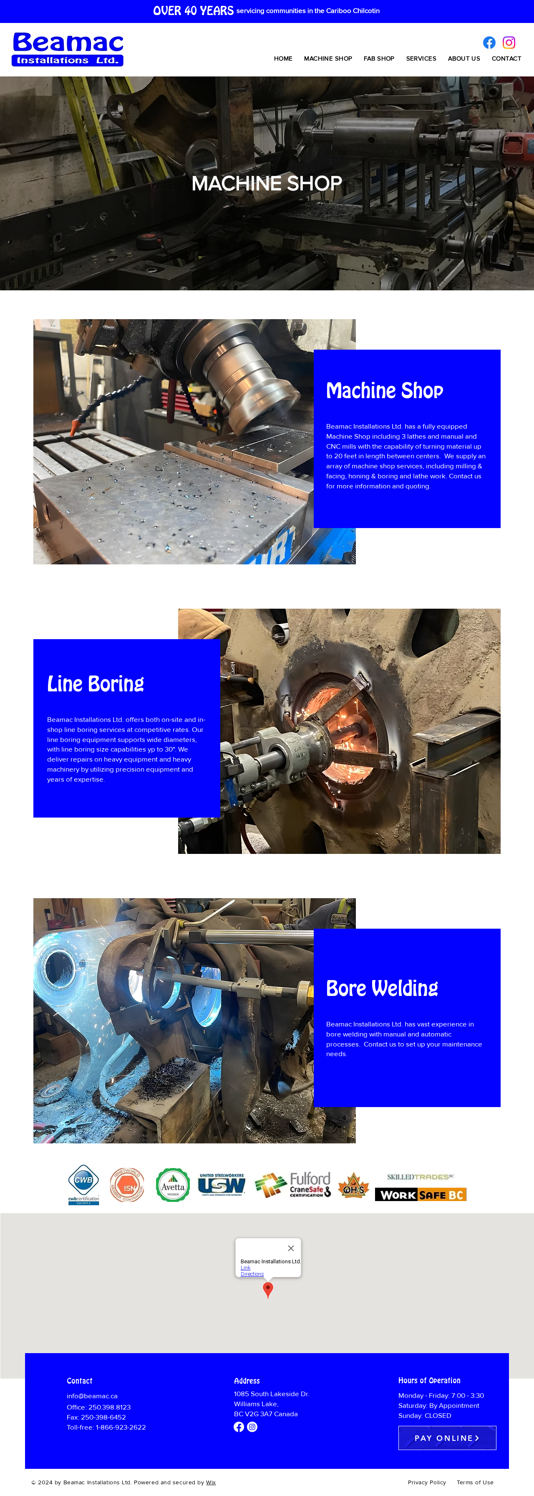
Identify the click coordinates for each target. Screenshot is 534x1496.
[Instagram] (509, 42)
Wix (211, 1482)
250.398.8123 (109, 1407)
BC (239, 1414)
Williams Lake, (256, 1403)
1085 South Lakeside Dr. (272, 1393)
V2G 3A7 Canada (271, 1414)
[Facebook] (489, 42)
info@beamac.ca (93, 1396)
